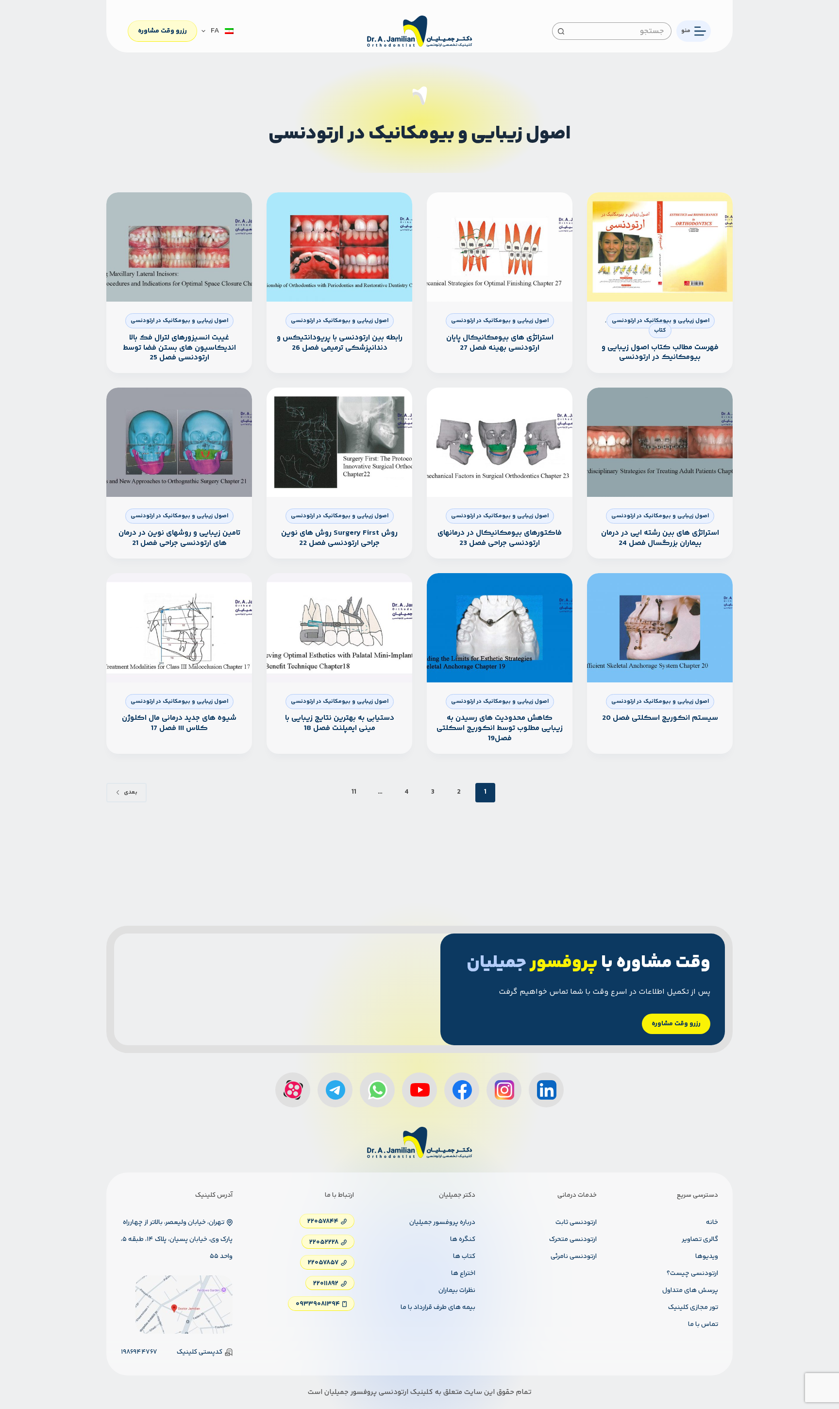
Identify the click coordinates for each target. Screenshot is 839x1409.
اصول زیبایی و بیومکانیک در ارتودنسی (660, 320)
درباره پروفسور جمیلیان (442, 1222)
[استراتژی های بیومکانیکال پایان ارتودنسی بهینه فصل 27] (499, 247)
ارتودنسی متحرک (573, 1239)
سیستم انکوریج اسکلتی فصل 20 (660, 718)
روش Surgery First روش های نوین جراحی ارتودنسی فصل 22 (339, 538)
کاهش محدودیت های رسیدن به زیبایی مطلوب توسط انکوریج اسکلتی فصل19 (499, 728)
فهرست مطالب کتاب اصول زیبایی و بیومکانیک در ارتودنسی (660, 352)
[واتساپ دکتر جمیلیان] (377, 1089)
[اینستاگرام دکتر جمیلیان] (504, 1089)
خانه (712, 1222)
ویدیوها (706, 1256)
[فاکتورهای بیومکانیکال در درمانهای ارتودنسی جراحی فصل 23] (499, 442)
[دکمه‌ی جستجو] (561, 31)
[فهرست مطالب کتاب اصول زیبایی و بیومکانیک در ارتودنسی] (660, 247)
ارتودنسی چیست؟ (692, 1273)
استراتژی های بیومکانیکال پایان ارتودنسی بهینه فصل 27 (500, 343)
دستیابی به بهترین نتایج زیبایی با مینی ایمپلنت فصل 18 (339, 723)
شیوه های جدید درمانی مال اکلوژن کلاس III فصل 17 (179, 723)
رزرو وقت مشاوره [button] (676, 1024)
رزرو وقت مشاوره (162, 31)
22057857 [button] (323, 1262)
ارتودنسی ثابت (576, 1222)
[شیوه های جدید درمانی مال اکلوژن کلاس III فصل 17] (179, 627)
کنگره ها (462, 1239)
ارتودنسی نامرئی (574, 1256)
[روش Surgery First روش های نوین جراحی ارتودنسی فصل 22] (339, 442)
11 (354, 792)
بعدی (130, 792)
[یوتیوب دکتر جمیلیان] (419, 1089)
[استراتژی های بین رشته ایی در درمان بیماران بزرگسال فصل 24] (660, 442)
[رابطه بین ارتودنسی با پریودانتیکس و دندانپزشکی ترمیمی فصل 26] (339, 247)
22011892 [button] (325, 1283)
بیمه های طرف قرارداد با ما (438, 1307)
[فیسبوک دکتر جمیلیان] (461, 1089)
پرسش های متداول (690, 1290)
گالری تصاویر (700, 1239)
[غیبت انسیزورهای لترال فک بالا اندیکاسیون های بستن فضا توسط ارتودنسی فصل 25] (179, 247)
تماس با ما (703, 1324)
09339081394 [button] (318, 1304)
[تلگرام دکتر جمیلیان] (335, 1089)
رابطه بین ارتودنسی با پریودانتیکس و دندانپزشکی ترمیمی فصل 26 (340, 343)
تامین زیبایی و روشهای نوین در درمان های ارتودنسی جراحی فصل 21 (179, 538)
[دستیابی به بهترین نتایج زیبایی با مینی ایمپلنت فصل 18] (339, 627)
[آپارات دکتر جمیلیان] (292, 1089)
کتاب (660, 330)
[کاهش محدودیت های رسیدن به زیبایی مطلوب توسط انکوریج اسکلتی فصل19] (499, 627)
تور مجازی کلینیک (693, 1307)
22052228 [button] (323, 1242)
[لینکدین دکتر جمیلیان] (546, 1089)
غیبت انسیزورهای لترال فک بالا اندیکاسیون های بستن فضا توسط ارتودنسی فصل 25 (179, 348)
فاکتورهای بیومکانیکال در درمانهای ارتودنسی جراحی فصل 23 (499, 538)
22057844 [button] (322, 1221)
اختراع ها (463, 1273)
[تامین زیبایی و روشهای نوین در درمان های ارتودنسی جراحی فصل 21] (179, 442)
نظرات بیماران (456, 1290)
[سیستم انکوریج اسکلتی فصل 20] (660, 627)
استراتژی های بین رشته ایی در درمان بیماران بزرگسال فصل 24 (660, 538)
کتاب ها (464, 1256)
